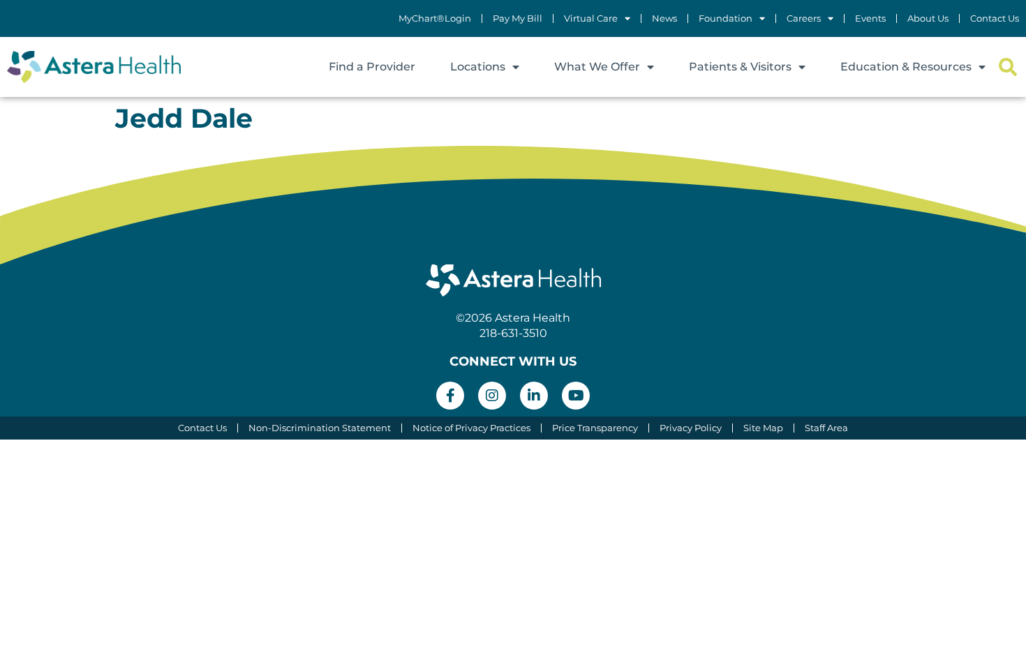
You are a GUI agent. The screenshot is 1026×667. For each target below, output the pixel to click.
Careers (804, 18)
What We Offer (597, 66)
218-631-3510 (513, 333)
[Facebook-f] (450, 396)
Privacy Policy (691, 428)
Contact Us (994, 18)
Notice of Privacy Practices (471, 428)
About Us (928, 18)
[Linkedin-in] (534, 396)
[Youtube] (576, 396)
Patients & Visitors (740, 66)
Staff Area (826, 428)
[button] (1007, 67)
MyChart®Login (435, 18)
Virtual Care (591, 18)
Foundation (725, 18)
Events (870, 18)
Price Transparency (595, 428)
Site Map (763, 428)
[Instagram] (492, 396)
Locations (477, 66)
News (664, 18)
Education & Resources (906, 66)
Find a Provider (372, 66)
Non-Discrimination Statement (319, 428)
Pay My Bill (517, 18)
